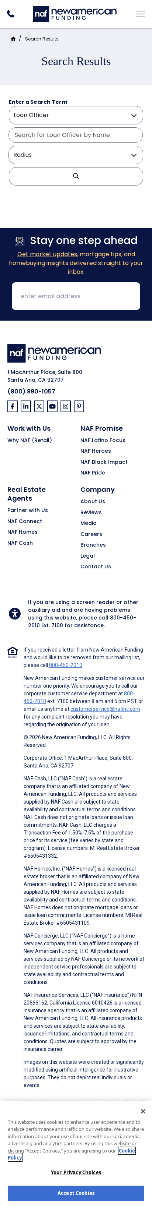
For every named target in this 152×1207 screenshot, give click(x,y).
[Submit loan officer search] (76, 176)
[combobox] (75, 135)
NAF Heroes (95, 451)
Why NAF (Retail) (29, 440)
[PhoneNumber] (10, 14)
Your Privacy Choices (76, 1172)
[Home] (75, 13)
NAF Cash (20, 543)
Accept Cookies (76, 1193)
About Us (92, 501)
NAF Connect (24, 521)
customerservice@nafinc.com (105, 709)
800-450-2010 (65, 665)
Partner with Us (27, 510)
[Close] (143, 1111)
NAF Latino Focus (102, 440)
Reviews (91, 512)
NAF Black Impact (104, 462)
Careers (91, 534)
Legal (87, 556)
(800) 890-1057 (31, 391)
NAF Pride (92, 473)
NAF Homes (22, 532)
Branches (93, 545)
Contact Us (95, 567)
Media (88, 523)
